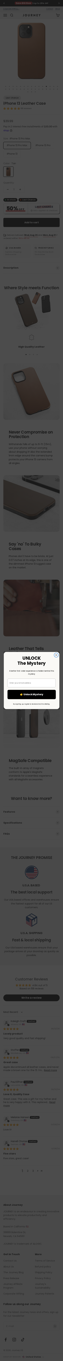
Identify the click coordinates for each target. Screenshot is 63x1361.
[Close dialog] (56, 655)
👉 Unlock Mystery (31, 694)
